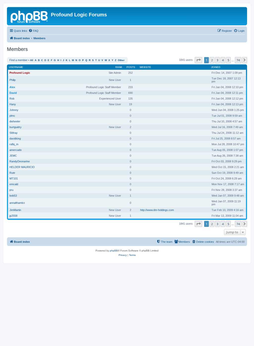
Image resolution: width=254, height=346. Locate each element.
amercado (15, 149)
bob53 (13, 195)
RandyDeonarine (19, 161)
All (31, 60)
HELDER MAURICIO (22, 167)
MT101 (13, 178)
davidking (15, 138)
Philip (12, 79)
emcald (13, 184)
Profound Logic (19, 72)
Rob (11, 98)
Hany (12, 104)
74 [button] (238, 60)
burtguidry (15, 127)
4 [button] (223, 60)
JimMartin (15, 209)
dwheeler (14, 121)
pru (11, 189)
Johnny (13, 109)
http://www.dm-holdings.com (157, 209)
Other (121, 60)
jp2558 (13, 215)
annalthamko (17, 202)
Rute (12, 172)
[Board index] (29, 16)
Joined (215, 67)
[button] (198, 60)
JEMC (13, 155)
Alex (12, 87)
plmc (12, 115)
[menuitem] (33, 31)
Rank (118, 67)
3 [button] (217, 60)
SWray (13, 132)
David (13, 92)
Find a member (18, 60)
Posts (131, 67)
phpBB (114, 250)
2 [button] (212, 60)
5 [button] (228, 60)
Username (16, 67)
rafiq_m (13, 144)
